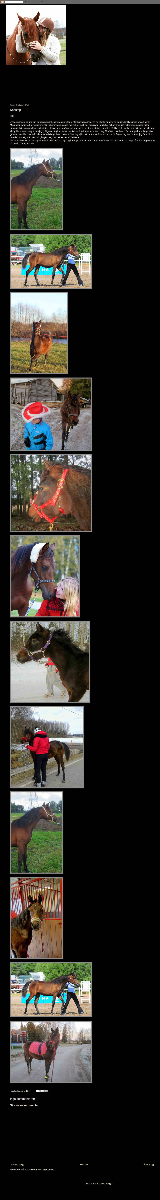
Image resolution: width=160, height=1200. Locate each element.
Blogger (109, 1183)
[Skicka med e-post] (37, 1091)
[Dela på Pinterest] (47, 1091)
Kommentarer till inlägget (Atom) (39, 1169)
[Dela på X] (42, 1091)
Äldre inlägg (149, 1165)
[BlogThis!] (40, 1091)
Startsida (84, 1165)
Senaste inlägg (17, 1165)
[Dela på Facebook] (44, 1091)
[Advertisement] (85, 82)
